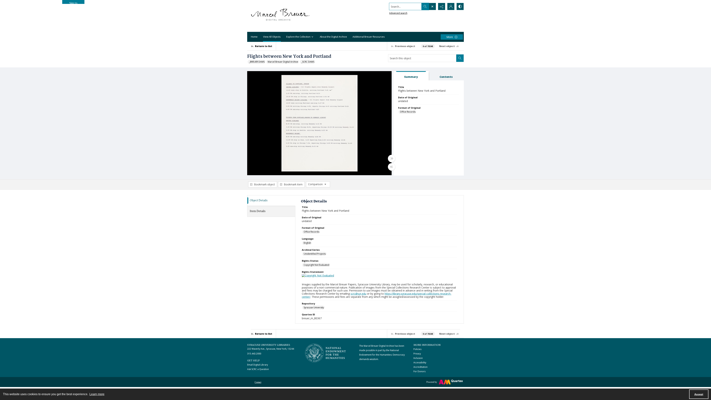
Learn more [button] (96, 394)
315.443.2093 (254, 353)
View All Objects (272, 36)
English (307, 242)
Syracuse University (314, 307)
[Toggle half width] (391, 167)
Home (254, 36)
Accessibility (419, 362)
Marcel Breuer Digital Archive (283, 61)
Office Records (407, 111)
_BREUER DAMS (257, 61)
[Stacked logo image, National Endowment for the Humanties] (325, 353)
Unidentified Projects (315, 253)
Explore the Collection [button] (298, 36)
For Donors (419, 371)
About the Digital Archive (333, 36)
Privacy (417, 353)
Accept (698, 394)
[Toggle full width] (391, 158)
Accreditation (420, 367)
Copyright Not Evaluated (316, 264)
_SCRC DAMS (307, 61)
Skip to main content (73, 2)
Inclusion (418, 358)
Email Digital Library (257, 364)
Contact (258, 382)
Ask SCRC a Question (258, 369)
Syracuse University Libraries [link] (268, 345)
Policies (417, 349)
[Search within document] (460, 58)
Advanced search (398, 13)
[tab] (411, 76)
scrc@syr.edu (358, 293)
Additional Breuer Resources (369, 36)
